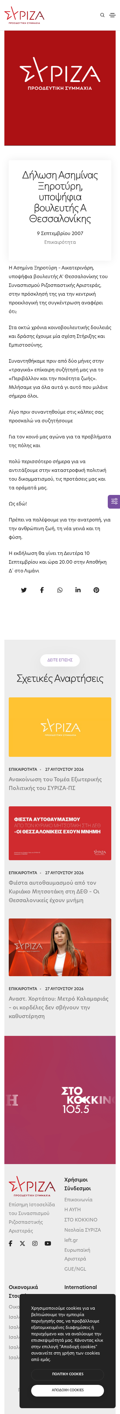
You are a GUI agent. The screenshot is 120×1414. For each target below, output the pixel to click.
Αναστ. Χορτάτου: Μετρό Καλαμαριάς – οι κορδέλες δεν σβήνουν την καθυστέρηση (58, 1008)
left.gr (71, 1240)
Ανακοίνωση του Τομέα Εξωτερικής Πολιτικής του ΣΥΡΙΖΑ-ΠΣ (55, 784)
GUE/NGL (75, 1269)
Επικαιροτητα (23, 770)
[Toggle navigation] (112, 15)
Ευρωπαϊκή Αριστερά (77, 1255)
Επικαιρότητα (60, 242)
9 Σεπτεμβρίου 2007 (60, 234)
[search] (102, 15)
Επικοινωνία (78, 1200)
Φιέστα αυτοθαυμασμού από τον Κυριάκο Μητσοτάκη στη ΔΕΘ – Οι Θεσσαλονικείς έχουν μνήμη (54, 892)
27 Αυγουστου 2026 (64, 770)
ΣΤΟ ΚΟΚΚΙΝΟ (81, 1220)
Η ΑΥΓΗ (72, 1210)
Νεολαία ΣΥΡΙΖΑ (82, 1230)
